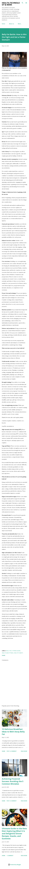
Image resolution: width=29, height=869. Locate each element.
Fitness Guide (16, 650)
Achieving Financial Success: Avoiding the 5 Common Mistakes (12, 781)
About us (11, 23)
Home (3, 23)
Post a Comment (12, 751)
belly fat (9, 650)
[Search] (22, 3)
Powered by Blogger (15, 864)
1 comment (10, 855)
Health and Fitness (7, 653)
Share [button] (3, 655)
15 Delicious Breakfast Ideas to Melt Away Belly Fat (13, 731)
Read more (24, 751)
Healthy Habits (18, 653)
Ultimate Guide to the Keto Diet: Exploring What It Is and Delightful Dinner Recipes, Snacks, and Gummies (14, 833)
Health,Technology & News (11, 3)
